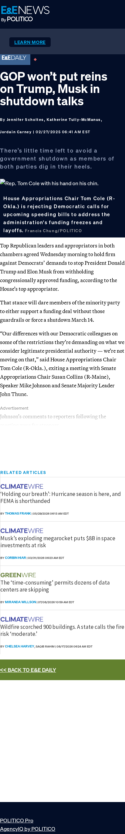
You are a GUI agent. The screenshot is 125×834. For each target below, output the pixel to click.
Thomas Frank (18, 513)
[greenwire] (19, 575)
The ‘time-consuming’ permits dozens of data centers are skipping (55, 586)
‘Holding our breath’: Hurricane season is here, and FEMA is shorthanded (60, 497)
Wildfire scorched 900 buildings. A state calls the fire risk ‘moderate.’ (62, 630)
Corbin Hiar (15, 558)
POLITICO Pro (16, 820)
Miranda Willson (20, 602)
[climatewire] (22, 486)
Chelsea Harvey (19, 646)
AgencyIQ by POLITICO (27, 828)
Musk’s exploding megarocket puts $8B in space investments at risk (57, 542)
